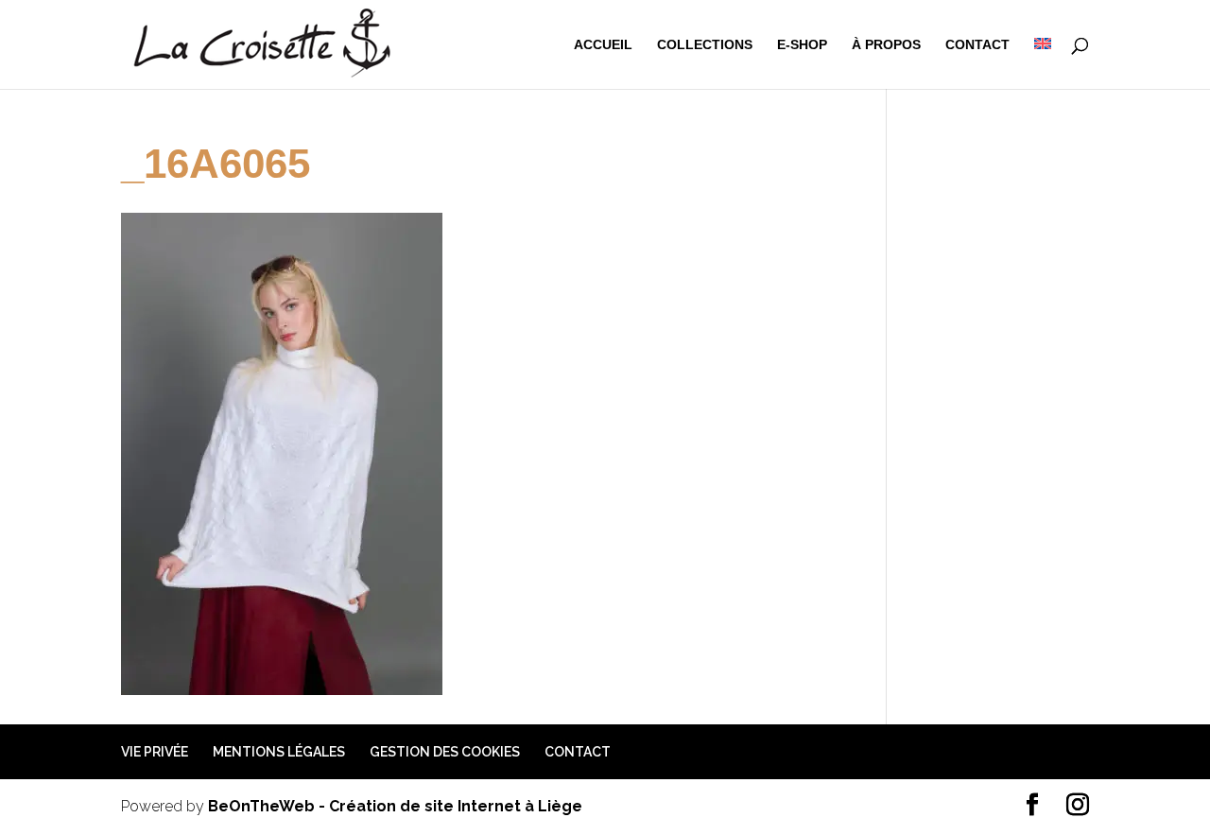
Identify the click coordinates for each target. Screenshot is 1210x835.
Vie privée (154, 751)
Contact (977, 45)
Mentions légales (279, 751)
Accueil (603, 45)
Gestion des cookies (445, 751)
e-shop (802, 45)
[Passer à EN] (1042, 63)
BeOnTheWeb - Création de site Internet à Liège (395, 806)
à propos (886, 45)
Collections (704, 45)
